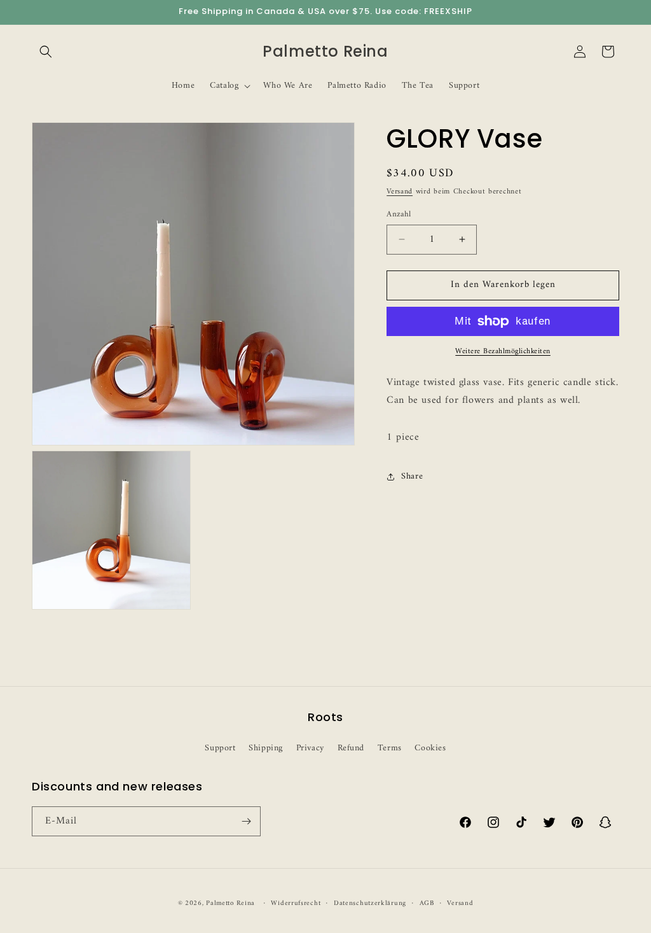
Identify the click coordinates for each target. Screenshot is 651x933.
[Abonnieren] (246, 821)
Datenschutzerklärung (370, 903)
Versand (400, 192)
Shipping (266, 748)
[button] (46, 52)
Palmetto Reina (230, 903)
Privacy (310, 748)
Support (220, 748)
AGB (427, 903)
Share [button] (412, 476)
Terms (390, 748)
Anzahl (399, 214)
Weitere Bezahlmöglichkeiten (503, 352)
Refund (351, 748)
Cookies (430, 748)
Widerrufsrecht (295, 903)
